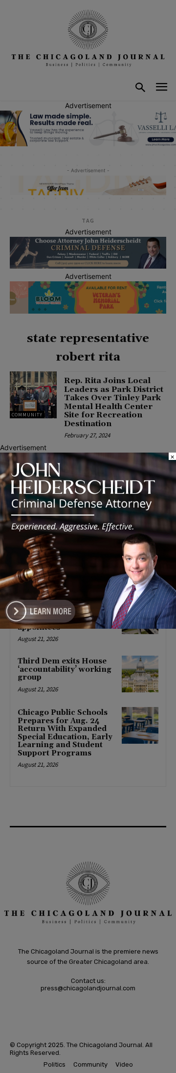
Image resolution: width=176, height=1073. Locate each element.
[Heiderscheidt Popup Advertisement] (88, 626)
